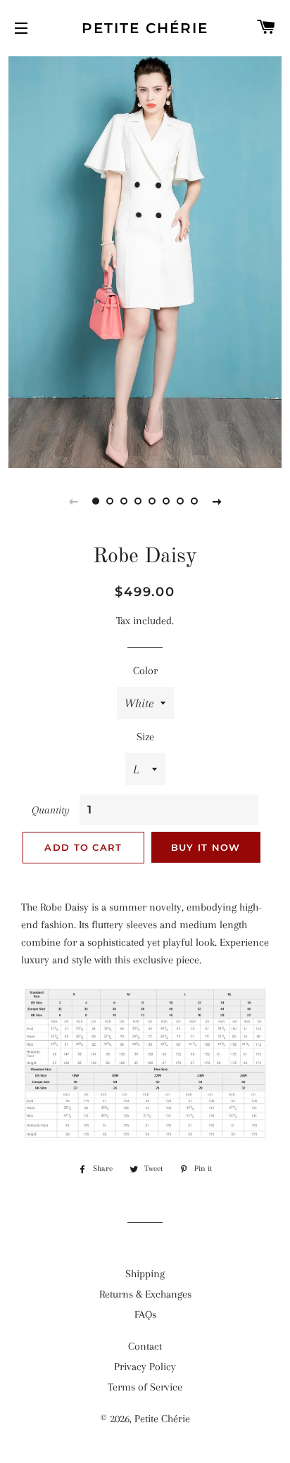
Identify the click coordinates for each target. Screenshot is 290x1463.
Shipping (145, 1273)
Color (145, 670)
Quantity (51, 810)
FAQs (145, 1314)
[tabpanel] (145, 260)
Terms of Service (145, 1387)
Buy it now (206, 847)
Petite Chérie (145, 28)
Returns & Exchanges (145, 1294)
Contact (145, 1346)
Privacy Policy (145, 1366)
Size (145, 736)
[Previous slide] (73, 501)
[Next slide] (216, 501)
